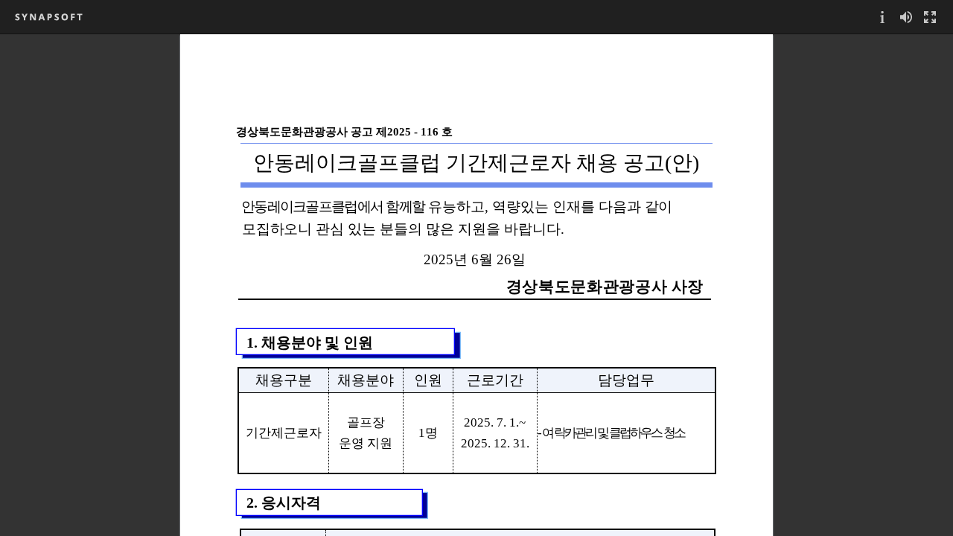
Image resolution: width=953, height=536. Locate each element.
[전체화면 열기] (930, 17)
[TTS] (906, 17)
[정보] (882, 17)
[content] (476, 285)
